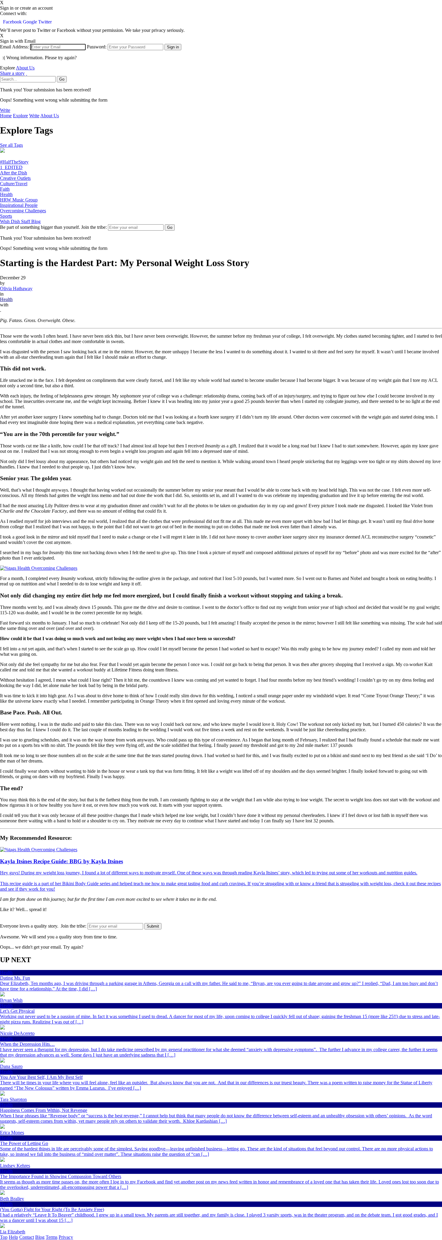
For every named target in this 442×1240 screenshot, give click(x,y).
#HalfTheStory (14, 161)
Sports (6, 216)
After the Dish (13, 172)
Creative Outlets (15, 178)
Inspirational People (19, 205)
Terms (51, 1237)
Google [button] (30, 21)
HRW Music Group (19, 199)
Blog (40, 1237)
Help (13, 1237)
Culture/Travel (13, 183)
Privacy (66, 1237)
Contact (26, 1237)
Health (6, 194)
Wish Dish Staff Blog (20, 221)
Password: (96, 46)
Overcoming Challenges (23, 210)
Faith (5, 189)
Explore (20, 115)
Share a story (12, 73)
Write (5, 110)
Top (4, 1237)
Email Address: (14, 46)
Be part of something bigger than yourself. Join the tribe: (53, 227)
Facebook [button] (13, 21)
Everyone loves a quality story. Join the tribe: (43, 925)
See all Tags (11, 145)
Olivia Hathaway (16, 288)
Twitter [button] (45, 21)
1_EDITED (11, 167)
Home (6, 115)
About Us (25, 67)
